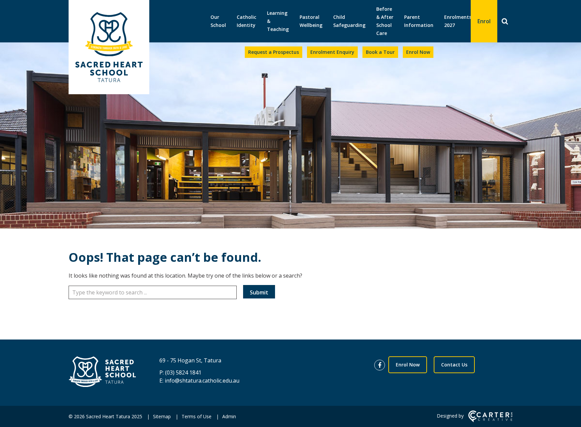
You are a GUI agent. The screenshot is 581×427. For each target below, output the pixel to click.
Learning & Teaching (278, 21)
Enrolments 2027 (457, 21)
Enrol (484, 21)
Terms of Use (196, 416)
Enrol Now (418, 52)
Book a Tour (380, 52)
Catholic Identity (246, 21)
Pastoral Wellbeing (311, 21)
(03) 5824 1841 (183, 372)
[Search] (504, 21)
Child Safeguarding (349, 21)
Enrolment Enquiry (332, 52)
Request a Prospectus (273, 52)
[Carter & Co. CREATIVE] (490, 420)
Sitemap (162, 416)
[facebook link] (381, 365)
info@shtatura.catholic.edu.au (202, 380)
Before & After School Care (384, 21)
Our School (218, 21)
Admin (229, 416)
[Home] (102, 372)
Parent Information (418, 21)
